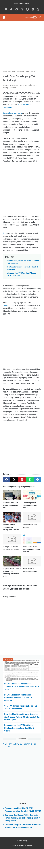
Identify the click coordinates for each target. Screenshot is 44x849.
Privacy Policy (22, 840)
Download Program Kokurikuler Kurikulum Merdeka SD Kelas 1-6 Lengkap (18, 698)
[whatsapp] (38, 9)
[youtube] (6, 9)
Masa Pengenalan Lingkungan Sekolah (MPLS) (30, 505)
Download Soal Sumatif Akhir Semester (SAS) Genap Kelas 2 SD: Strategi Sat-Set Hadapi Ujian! (21, 717)
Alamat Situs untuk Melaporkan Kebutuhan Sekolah (31, 549)
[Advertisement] (22, 46)
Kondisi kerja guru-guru (12, 113)
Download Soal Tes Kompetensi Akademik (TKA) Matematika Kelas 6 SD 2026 (21, 687)
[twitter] (22, 9)
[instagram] (27, 9)
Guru (5, 233)
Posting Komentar (9, 88)
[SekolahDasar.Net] (22, 4)
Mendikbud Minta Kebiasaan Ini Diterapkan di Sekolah (11, 527)
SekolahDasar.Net (25, 845)
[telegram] (32, 9)
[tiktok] (11, 9)
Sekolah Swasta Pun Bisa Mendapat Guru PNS (10, 505)
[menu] (5, 17)
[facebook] (16, 9)
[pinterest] (22, 479)
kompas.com (8, 305)
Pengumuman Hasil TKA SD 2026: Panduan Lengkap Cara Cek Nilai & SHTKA (19, 728)
